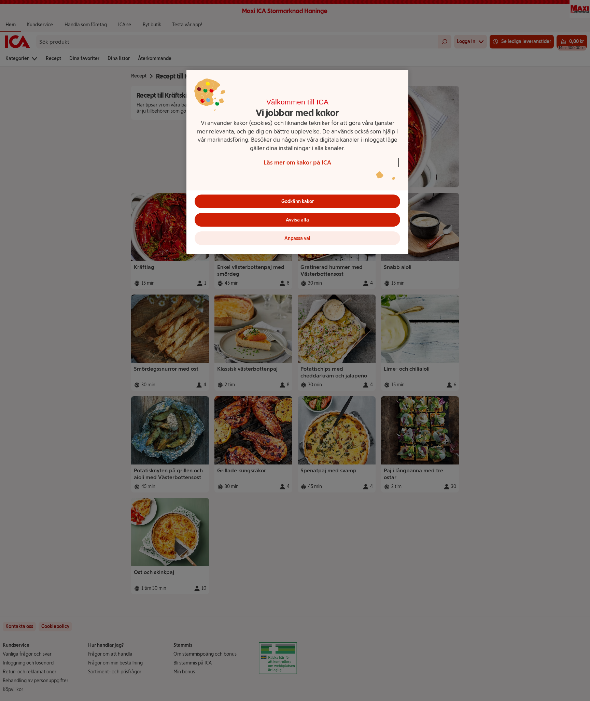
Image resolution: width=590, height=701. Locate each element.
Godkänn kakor (297, 201)
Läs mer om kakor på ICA (297, 162)
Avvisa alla (297, 220)
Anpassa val (297, 238)
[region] (297, 162)
